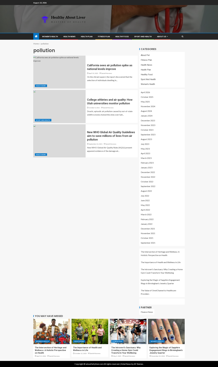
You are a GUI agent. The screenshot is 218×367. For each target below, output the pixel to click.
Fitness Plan (104, 36)
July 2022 (145, 196)
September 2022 (148, 186)
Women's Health (148, 84)
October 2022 (147, 181)
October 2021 (147, 238)
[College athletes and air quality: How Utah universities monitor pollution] (59, 106)
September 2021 (148, 243)
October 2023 (147, 130)
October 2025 (147, 97)
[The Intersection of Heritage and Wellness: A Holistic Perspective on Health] (51, 331)
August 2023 (146, 139)
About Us (161, 36)
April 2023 (145, 153)
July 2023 (145, 144)
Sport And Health (143, 36)
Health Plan (86, 36)
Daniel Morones (106, 73)
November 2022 (148, 177)
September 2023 (148, 134)
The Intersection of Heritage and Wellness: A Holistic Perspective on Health (50, 350)
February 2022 (147, 219)
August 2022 (146, 191)
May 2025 (145, 101)
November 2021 (148, 233)
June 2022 (145, 200)
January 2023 (146, 167)
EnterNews (126, 364)
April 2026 (145, 92)
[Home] (36, 36)
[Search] (182, 36)
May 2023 (145, 148)
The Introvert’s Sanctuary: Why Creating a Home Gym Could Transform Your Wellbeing (126, 350)
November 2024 (148, 106)
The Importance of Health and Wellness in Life (161, 262)
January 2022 (146, 224)
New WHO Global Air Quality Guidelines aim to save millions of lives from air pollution (111, 136)
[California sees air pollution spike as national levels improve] (59, 72)
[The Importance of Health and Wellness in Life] (90, 331)
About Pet (145, 55)
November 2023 (148, 125)
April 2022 (145, 210)
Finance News (147, 312)
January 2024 (146, 115)
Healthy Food (122, 36)
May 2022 (145, 205)
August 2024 (146, 111)
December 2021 (148, 228)
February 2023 (147, 162)
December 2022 (148, 172)
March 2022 (146, 214)
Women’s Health (50, 36)
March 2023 (146, 158)
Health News (69, 36)
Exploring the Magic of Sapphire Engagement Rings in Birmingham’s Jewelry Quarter (166, 350)
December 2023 (148, 120)
